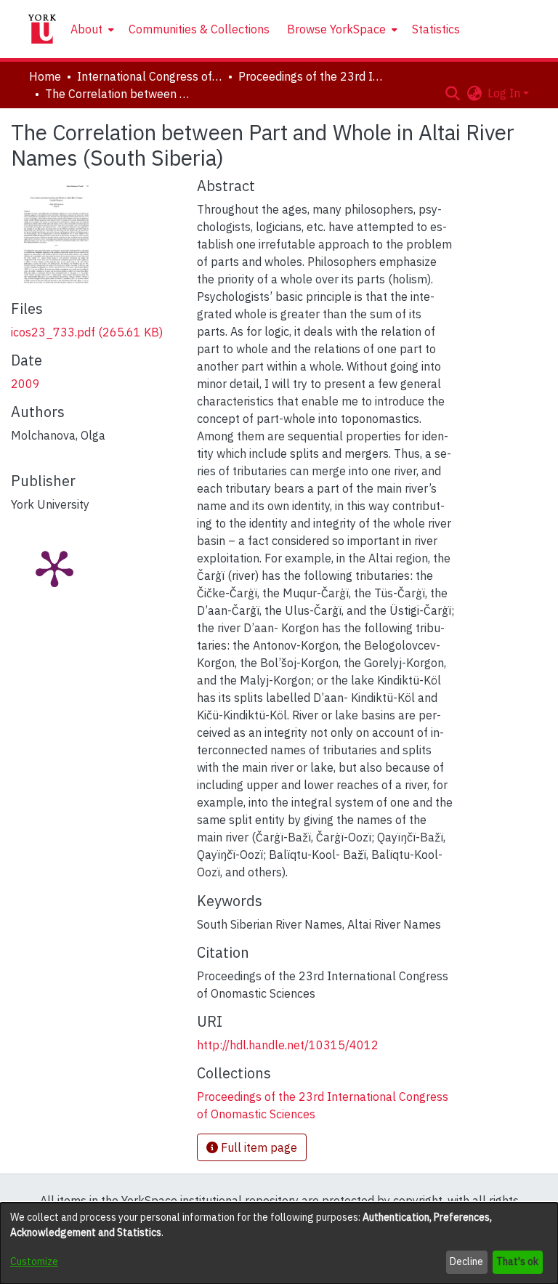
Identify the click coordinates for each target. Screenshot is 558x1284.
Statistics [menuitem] (436, 29)
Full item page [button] (257, 1147)
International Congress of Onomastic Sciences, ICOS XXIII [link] (149, 76)
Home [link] (45, 76)
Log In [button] (505, 93)
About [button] (86, 29)
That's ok (517, 1261)
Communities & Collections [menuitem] (199, 29)
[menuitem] (91, 29)
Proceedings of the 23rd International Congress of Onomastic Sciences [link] (311, 76)
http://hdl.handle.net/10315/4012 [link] (288, 1045)
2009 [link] (25, 383)
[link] (87, 332)
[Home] (42, 29)
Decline (466, 1261)
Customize (34, 1261)
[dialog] (279, 1243)
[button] (452, 93)
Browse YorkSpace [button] (336, 29)
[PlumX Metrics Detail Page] (54, 567)
